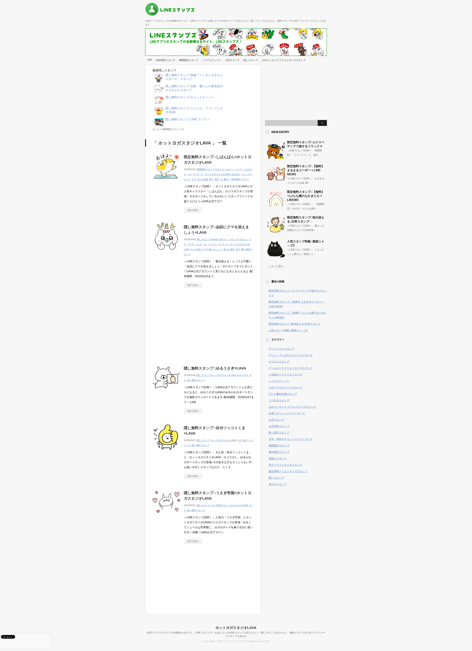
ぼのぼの (235, 174)
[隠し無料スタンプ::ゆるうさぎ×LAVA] (166, 393)
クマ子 (190, 244)
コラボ (238, 169)
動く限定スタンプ (279, 432)
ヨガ (194, 179)
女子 (238, 249)
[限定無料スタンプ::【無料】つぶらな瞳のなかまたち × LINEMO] (276, 206)
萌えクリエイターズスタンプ (285, 464)
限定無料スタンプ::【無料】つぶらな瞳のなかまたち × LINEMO (305, 195)
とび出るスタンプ (279, 400)
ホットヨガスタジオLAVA (217, 174)
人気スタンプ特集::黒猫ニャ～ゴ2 (288, 330)
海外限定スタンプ (165, 60)
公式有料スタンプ (279, 426)
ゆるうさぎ (242, 375)
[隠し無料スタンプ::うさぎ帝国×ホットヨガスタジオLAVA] (166, 517)
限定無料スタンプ (240, 179)
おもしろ (219, 169)
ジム (189, 174)
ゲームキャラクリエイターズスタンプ (291, 368)
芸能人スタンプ (278, 458)
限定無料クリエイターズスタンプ (288, 471)
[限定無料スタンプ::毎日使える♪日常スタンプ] (276, 232)
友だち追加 (202, 179)
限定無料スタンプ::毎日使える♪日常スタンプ (294, 323)
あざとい (223, 239)
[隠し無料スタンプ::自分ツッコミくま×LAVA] (166, 452)
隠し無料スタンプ (196, 380)
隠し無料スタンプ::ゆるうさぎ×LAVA (215, 368)
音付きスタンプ (278, 484)
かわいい (229, 169)
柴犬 (217, 179)
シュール (212, 244)
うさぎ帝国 (216, 505)
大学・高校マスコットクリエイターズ (291, 439)
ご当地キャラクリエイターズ (285, 374)
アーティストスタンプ (281, 348)
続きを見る (193, 210)
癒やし (227, 179)
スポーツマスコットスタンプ (285, 387)
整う (211, 179)
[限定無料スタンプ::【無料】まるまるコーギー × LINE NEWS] (276, 181)
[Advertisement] (183, 325)
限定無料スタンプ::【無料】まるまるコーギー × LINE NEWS (305, 170)
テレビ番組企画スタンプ (283, 393)
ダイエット (198, 174)
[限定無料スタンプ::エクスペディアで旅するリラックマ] (276, 157)
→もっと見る (276, 266)
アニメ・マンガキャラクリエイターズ (291, 355)
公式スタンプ (232, 60)
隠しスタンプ (250, 60)
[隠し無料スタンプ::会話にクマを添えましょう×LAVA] (166, 251)
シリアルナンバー (211, 60)
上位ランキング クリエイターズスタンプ (284, 60)
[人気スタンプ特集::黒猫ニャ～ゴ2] (276, 256)
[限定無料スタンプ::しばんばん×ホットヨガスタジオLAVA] (166, 181)
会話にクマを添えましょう (209, 249)
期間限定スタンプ (188, 60)
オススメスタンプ (279, 361)
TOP (149, 60)
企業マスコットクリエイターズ (287, 413)
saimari (214, 239)
